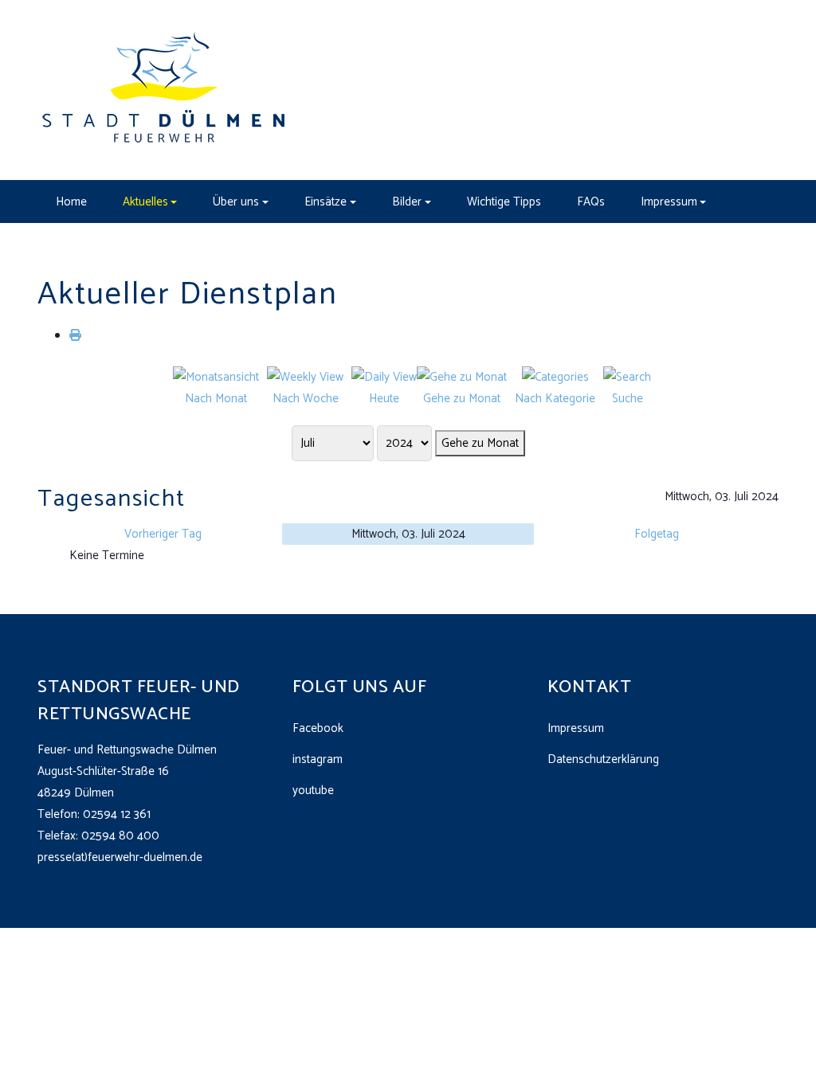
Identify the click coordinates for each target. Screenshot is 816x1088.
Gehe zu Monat (480, 443)
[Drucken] (75, 336)
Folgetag (656, 534)
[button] (149, 201)
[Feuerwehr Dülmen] (164, 89)
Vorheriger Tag (163, 534)
